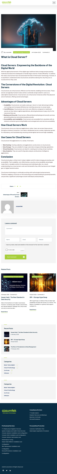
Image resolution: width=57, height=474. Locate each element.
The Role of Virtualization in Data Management (23, 346)
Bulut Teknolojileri (9, 365)
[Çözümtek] (7, 2)
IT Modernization (34, 413)
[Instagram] (3, 470)
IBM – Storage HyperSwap (38, 297)
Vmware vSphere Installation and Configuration (14, 433)
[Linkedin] (10, 470)
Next (18, 192)
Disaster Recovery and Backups (38, 415)
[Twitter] (17, 186)
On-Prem (26, 52)
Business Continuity (35, 417)
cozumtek (8, 52)
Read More (4, 311)
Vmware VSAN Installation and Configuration (14, 435)
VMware (21, 276)
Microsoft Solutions (35, 419)
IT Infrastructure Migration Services (11, 429)
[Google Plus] (20, 186)
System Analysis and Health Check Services (13, 431)
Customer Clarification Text (37, 429)
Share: (12, 186)
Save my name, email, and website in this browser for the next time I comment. (27, 244)
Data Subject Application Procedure (39, 431)
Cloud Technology (19, 52)
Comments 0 (46, 52)
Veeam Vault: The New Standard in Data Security (24, 332)
